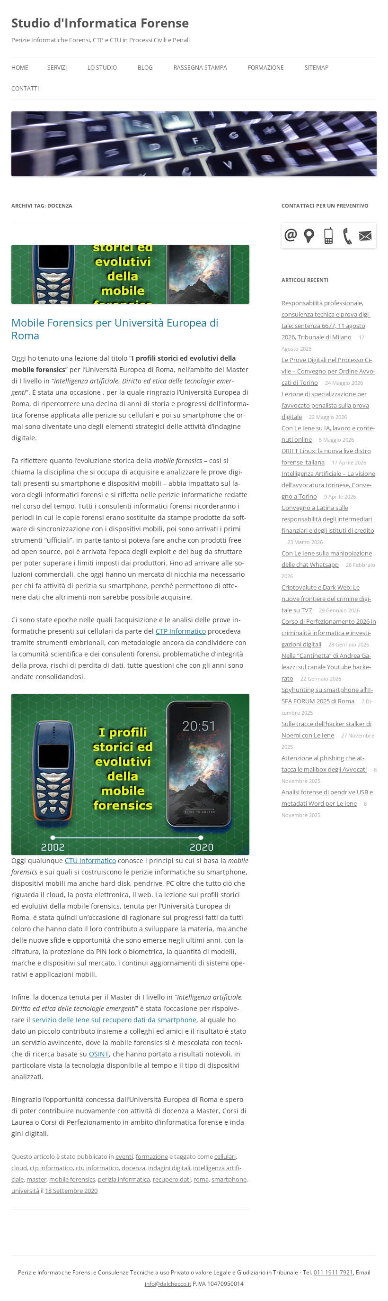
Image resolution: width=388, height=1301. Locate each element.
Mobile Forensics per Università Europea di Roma (115, 328)
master (36, 1179)
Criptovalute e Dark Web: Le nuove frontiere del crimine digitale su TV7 (326, 598)
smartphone (229, 1179)
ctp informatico (51, 1168)
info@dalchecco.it (168, 1284)
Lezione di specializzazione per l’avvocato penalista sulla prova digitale (325, 405)
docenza (133, 1168)
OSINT (99, 1053)
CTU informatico (90, 860)
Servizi (57, 68)
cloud (19, 1168)
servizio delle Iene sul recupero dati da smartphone (114, 1019)
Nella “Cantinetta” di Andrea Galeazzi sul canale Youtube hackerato (326, 666)
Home (19, 68)
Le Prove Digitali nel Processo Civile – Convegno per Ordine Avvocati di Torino (328, 371)
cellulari (225, 1156)
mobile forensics (72, 1179)
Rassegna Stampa (200, 68)
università (25, 1190)
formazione (152, 1156)
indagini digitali (169, 1168)
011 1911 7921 (333, 1272)
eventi (124, 1156)
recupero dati (172, 1179)
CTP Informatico (181, 631)
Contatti (25, 88)
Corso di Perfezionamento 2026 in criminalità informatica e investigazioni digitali (329, 632)
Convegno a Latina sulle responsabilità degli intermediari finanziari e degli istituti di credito (328, 519)
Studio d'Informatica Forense (100, 22)
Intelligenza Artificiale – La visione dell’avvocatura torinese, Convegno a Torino (328, 484)
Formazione (266, 68)
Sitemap (316, 68)
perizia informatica (124, 1179)
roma (201, 1179)
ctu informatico (97, 1168)
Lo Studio (102, 68)
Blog (145, 68)
